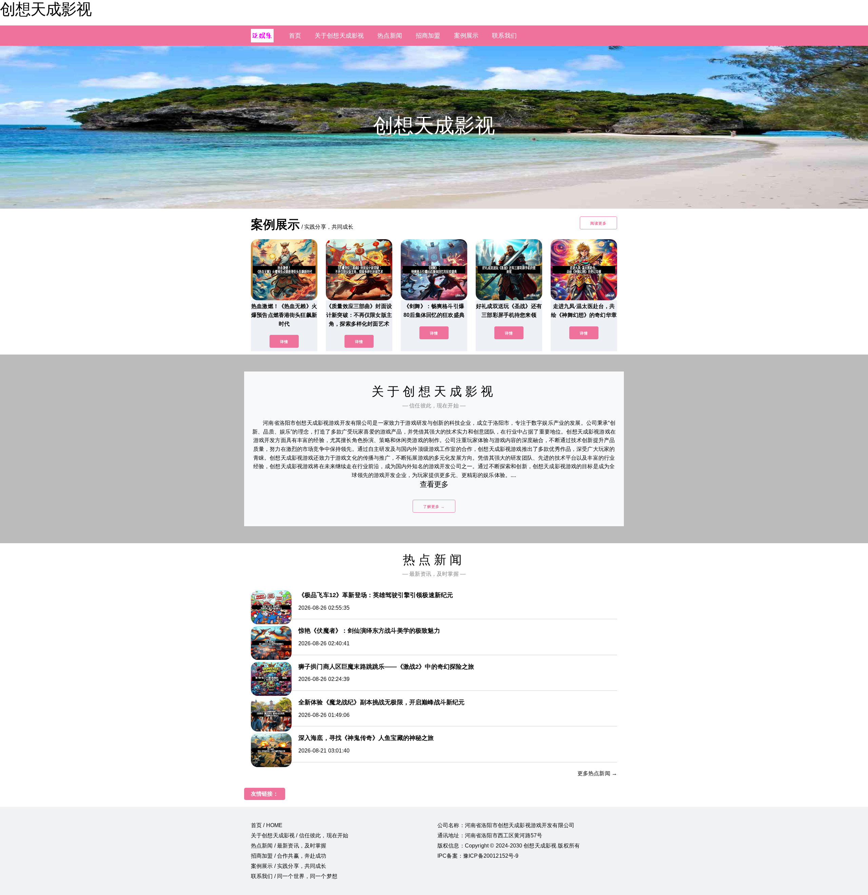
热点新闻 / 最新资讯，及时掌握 (289, 846)
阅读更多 (598, 223)
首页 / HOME (266, 825)
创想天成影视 (46, 9)
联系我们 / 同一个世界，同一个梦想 (294, 876)
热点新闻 (389, 35)
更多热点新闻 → (597, 773)
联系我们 (504, 35)
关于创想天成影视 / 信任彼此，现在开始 (299, 835)
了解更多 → (434, 506)
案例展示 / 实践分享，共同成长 (289, 866)
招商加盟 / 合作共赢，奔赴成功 (289, 856)
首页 (295, 35)
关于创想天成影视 (339, 35)
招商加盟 (428, 35)
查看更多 (434, 484)
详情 (284, 342)
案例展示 (466, 35)
